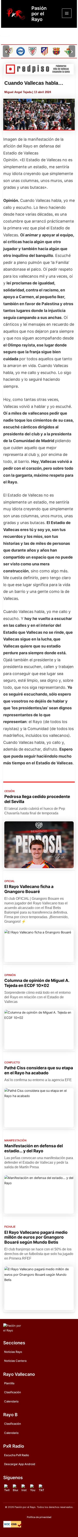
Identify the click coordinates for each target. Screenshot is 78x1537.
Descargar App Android (19, 1464)
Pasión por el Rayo (39, 13)
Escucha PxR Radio (16, 1455)
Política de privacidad (39, 1517)
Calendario (11, 1401)
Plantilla (9, 1383)
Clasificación (12, 1392)
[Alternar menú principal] (67, 13)
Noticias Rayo (13, 1352)
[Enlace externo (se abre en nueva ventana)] (39, 69)
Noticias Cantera (15, 1360)
